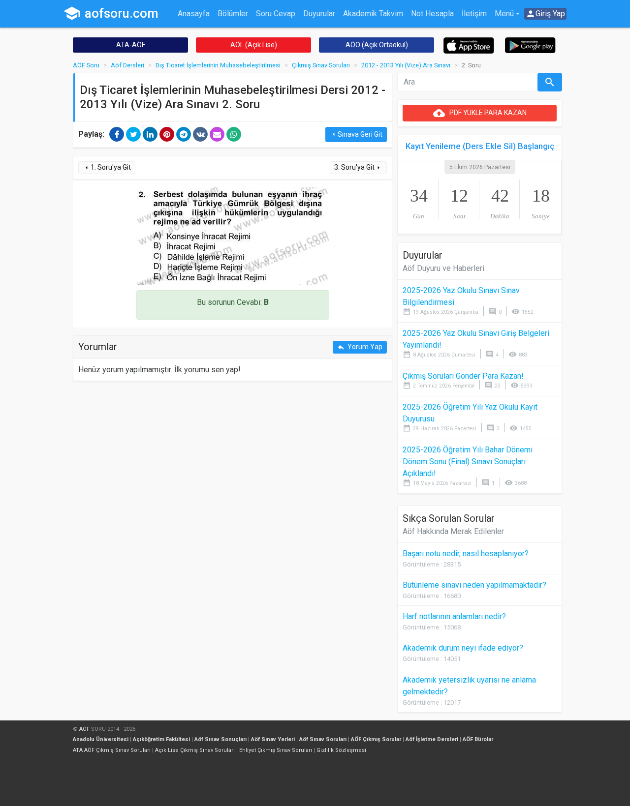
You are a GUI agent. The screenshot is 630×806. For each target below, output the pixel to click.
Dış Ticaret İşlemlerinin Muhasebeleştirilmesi (218, 65)
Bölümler (233, 13)
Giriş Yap (545, 14)
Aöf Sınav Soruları (322, 739)
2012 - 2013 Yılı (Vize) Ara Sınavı (405, 65)
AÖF (84, 729)
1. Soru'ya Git (107, 167)
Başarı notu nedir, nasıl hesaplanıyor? (466, 553)
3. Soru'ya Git (358, 167)
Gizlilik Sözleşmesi (341, 750)
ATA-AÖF (130, 45)
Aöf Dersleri (127, 65)
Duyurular (319, 13)
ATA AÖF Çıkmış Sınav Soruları (112, 750)
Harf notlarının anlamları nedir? (454, 616)
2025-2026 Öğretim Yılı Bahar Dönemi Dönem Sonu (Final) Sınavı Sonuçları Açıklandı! (468, 461)
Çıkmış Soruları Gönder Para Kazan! (463, 376)
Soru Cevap (275, 13)
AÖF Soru (86, 65)
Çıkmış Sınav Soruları (321, 65)
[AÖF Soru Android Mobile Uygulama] (530, 44)
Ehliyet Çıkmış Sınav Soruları (275, 750)
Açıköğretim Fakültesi (161, 739)
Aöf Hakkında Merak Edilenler (453, 531)
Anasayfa (194, 13)
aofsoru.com (110, 13)
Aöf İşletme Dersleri (432, 739)
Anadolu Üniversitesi (100, 739)
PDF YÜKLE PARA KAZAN (480, 113)
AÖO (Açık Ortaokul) (377, 45)
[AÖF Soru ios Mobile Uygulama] (468, 45)
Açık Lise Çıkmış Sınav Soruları (195, 750)
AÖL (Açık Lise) (253, 45)
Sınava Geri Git (356, 134)
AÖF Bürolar (478, 739)
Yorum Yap (359, 347)
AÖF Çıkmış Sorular (376, 739)
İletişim (474, 13)
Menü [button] (504, 13)
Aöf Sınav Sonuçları (220, 739)
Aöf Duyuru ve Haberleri (443, 268)
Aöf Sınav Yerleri (273, 739)
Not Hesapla (432, 13)
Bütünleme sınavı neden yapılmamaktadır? (474, 585)
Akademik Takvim (373, 13)
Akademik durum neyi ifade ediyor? (463, 648)
